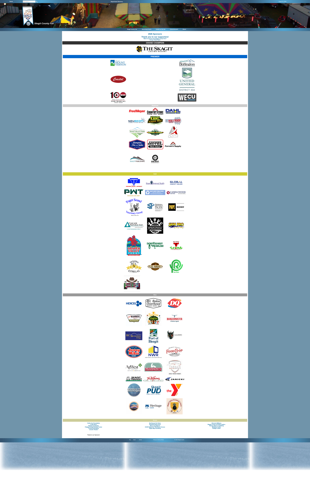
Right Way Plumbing (155, 428)
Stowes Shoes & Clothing (216, 425)
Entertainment (174, 29)
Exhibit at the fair (160, 29)
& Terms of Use (160, 439)
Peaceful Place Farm (155, 424)
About (184, 29)
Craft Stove (93, 424)
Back (134, 439)
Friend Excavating (93, 428)
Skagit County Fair (132, 29)
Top (130, 439)
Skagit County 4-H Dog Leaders (216, 424)
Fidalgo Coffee (216, 428)
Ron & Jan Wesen (155, 425)
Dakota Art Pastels (93, 425)
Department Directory (117, 1)
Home (140, 439)
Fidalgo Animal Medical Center (93, 427)
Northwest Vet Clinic (155, 423)
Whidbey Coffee (216, 427)
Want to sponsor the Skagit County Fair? (155, 38)
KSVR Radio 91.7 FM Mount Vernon (155, 427)
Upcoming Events (146, 29)
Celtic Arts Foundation (93, 423)
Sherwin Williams (216, 423)
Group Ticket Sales (155, 40)
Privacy (155, 439)
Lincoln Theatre (93, 429)
